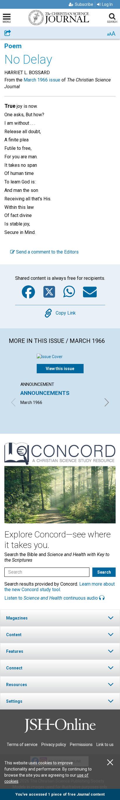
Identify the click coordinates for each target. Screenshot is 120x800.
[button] (60, 618)
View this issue (60, 368)
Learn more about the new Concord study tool (59, 586)
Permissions (81, 744)
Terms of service (22, 744)
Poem (13, 46)
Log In (107, 4)
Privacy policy (53, 744)
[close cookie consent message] (110, 762)
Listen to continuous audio (51, 598)
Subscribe (84, 4)
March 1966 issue (42, 80)
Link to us (105, 744)
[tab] (60, 618)
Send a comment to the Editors (47, 252)
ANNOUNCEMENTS (44, 393)
